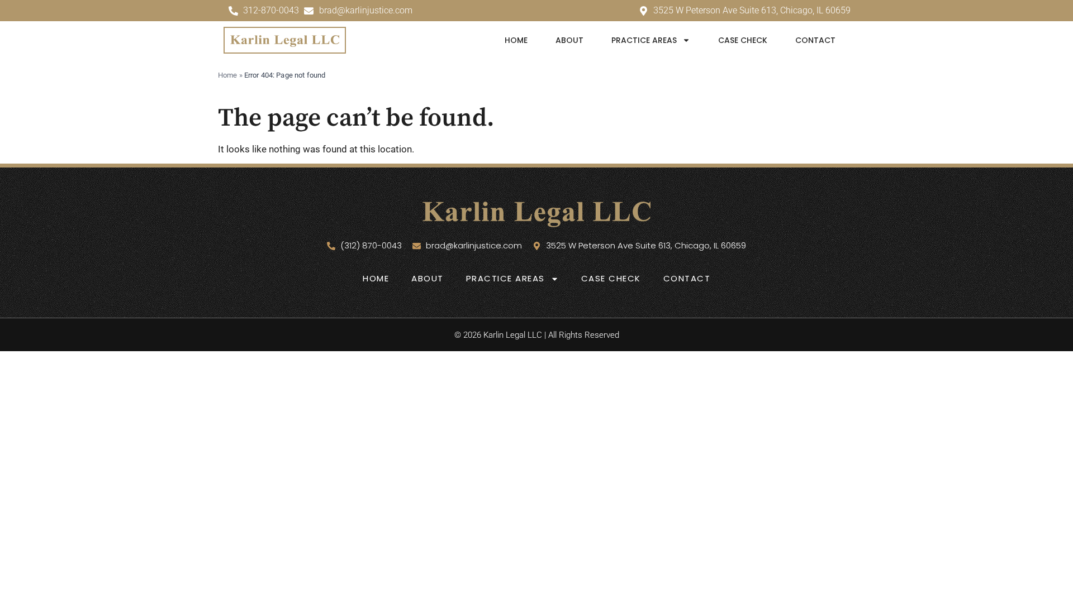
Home (516, 40)
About (569, 40)
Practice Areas (644, 40)
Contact (815, 40)
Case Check (742, 40)
